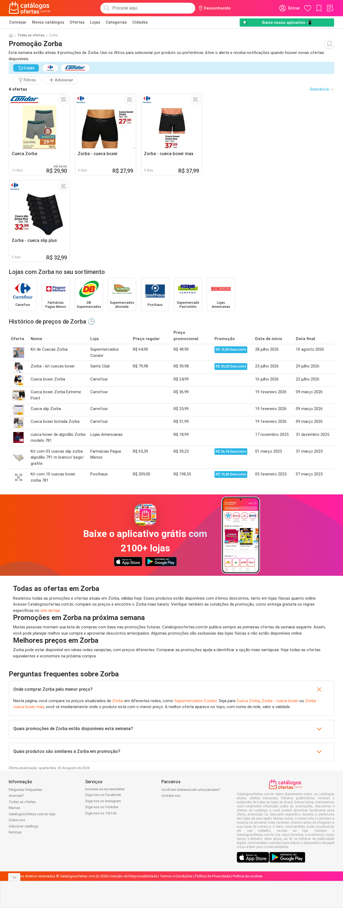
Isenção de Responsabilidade (133, 876)
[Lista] (330, 8)
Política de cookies (247, 876)
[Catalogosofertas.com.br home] (30, 8)
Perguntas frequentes (25, 790)
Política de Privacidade (212, 876)
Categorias (116, 22)
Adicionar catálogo (24, 826)
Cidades (140, 22)
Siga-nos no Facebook (103, 795)
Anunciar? (16, 796)
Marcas (14, 808)
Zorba (117, 700)
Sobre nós (17, 820)
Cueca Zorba (248, 700)
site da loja (50, 610)
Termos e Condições (176, 876)
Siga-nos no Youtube (101, 807)
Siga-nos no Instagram (103, 801)
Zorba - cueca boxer (280, 700)
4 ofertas (18, 89)
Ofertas (77, 22)
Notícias (15, 832)
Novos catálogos (48, 22)
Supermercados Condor (195, 700)
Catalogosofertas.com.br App (32, 814)
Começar (18, 22)
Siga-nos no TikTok (101, 813)
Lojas (95, 22)
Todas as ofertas (30, 35)
